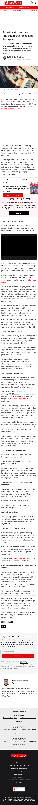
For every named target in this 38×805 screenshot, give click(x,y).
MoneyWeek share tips (10, 743)
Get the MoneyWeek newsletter (28, 720)
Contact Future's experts (19, 767)
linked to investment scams (11, 109)
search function (19, 558)
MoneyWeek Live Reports (19, 735)
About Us (19, 764)
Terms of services (22, 661)
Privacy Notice (24, 663)
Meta (4, 626)
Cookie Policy (19, 776)
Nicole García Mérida (16, 57)
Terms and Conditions (19, 770)
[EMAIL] (13, 683)
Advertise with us (19, 779)
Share (5, 93)
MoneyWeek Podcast (10, 731)
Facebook (19, 266)
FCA (6, 336)
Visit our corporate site (25, 799)
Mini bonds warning (18, 10)
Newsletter (33, 93)
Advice (28, 59)
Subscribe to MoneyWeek (10, 720)
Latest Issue (19, 723)
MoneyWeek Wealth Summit (28, 731)
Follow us (23, 93)
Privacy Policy (19, 773)
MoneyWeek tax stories (19, 746)
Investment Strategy (8, 23)
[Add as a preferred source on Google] (19, 791)
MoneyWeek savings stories (28, 743)
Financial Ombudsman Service (12, 169)
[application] (19, 246)
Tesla (27, 361)
